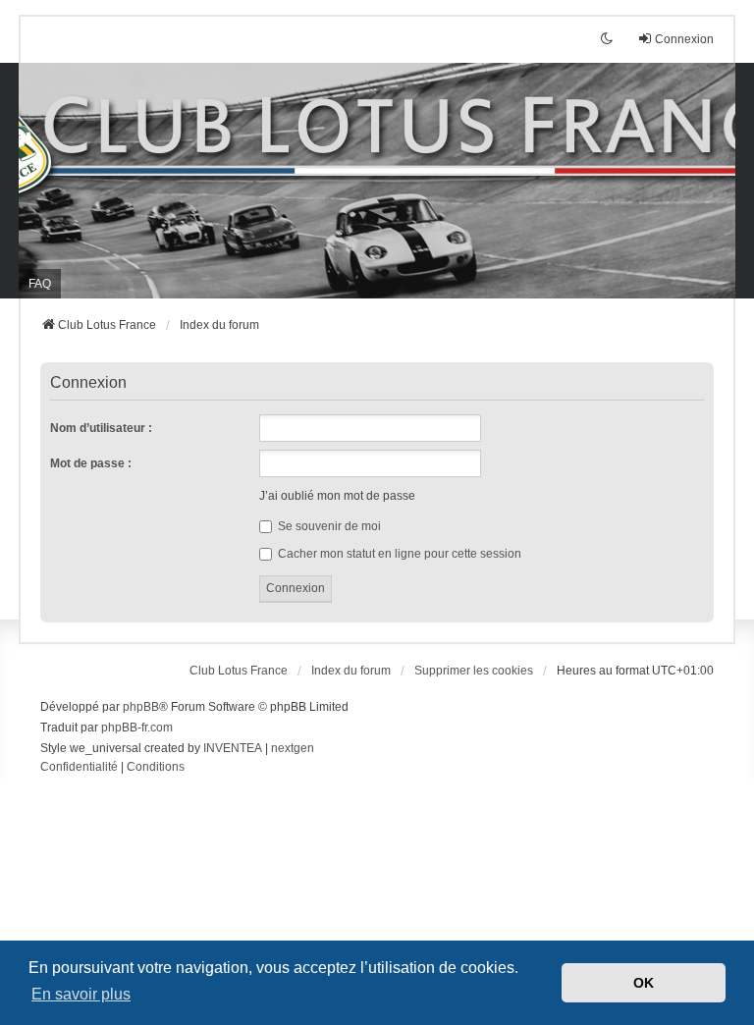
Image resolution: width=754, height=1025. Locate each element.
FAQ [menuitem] (39, 284)
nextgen (292, 748)
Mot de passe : (91, 463)
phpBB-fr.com (137, 727)
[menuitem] (79, 768)
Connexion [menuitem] (684, 39)
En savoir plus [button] (81, 994)
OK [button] (643, 983)
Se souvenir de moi (328, 526)
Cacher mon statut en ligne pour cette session (398, 554)
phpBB (141, 707)
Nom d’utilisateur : (101, 428)
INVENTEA (232, 748)
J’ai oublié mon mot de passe (337, 496)
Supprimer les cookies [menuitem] (473, 670)
